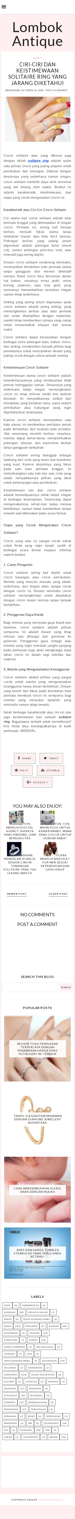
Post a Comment (57, 90)
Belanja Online (38, 1312)
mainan (53, 1381)
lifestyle (31, 1381)
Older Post (58, 893)
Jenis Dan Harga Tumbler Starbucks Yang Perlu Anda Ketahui (37, 1253)
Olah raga (10, 1395)
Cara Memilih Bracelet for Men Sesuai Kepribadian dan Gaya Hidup (55, 862)
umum (8, 1437)
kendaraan (35, 1367)
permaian (10, 1416)
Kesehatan (10, 1374)
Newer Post (17, 893)
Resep (31, 1416)
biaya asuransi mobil (36, 1319)
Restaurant (53, 1416)
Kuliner (9, 1381)
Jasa (29, 1354)
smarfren (10, 1423)
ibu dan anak (44, 1347)
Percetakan (38, 1409)
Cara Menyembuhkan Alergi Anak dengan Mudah (37, 1190)
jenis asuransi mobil (17, 1361)
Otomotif (10, 1402)
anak (7, 1305)
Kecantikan (49, 1361)
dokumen (32, 1326)
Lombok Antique (37, 33)
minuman (35, 1388)
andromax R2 (30, 1305)
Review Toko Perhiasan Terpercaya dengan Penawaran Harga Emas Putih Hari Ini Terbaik (37, 1048)
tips (47, 1430)
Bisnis (37, 57)
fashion (35, 1333)
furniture (10, 1340)
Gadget (33, 1340)
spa (30, 1423)
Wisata (54, 1437)
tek (6, 1430)
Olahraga (36, 1395)
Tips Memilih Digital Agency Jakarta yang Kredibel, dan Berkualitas (20, 831)
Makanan (10, 1388)
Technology (51, 1423)
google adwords (14, 1347)
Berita (8, 1319)
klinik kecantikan (43, 1374)
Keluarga (10, 1367)
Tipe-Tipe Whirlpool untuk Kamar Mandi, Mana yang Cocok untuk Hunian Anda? (55, 831)
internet (9, 1354)
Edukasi (54, 1326)
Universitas (30, 1437)
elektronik (11, 1333)
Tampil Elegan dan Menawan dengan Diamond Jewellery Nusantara (37, 1119)
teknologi (26, 1430)
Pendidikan (11, 1409)
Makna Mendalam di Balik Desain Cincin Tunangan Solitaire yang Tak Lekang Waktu (19, 864)
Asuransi (10, 1312)
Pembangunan (37, 1402)
